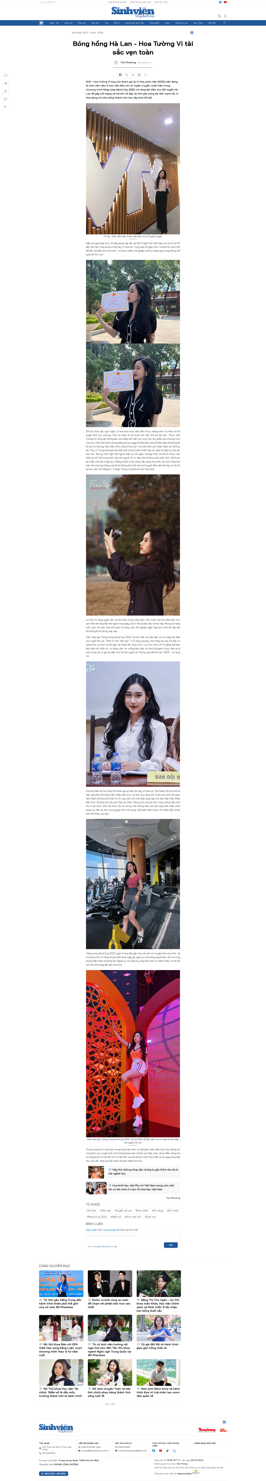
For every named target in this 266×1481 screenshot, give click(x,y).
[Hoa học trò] (223, 1430)
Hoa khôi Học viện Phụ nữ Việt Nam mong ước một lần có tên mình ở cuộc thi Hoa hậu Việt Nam (141, 1187)
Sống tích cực (181, 23)
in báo (139, 75)
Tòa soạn (44, 1443)
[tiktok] (169, 1450)
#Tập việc (105, 1210)
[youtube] (225, 2)
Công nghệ (154, 23)
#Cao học (150, 1216)
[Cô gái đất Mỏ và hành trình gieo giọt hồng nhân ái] (159, 1328)
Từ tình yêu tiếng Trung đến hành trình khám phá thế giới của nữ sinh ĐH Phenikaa (60, 1303)
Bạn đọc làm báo (55, 1473)
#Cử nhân (172, 1210)
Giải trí (117, 23)
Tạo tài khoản (109, 1229)
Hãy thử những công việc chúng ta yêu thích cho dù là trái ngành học (143, 1171)
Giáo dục (82, 23)
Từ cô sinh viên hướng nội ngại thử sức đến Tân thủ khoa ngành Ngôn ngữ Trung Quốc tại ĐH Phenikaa (109, 1350)
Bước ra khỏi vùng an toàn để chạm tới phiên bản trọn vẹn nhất (109, 1303)
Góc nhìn (95, 23)
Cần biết (212, 23)
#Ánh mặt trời (133, 1216)
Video (167, 23)
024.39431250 (48, 1453)
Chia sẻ (5, 83)
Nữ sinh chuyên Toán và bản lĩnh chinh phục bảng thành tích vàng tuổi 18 (109, 1392)
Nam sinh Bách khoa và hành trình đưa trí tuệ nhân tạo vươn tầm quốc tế (158, 1392)
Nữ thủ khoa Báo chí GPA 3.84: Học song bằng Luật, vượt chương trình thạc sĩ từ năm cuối (60, 1350)
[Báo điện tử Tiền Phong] (206, 1430)
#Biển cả (116, 1216)
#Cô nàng (157, 1210)
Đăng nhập (91, 1229)
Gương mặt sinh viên (134, 23)
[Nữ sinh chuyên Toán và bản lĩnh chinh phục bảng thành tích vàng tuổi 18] (110, 1372)
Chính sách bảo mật (205, 1443)
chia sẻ (120, 75)
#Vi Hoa (91, 1210)
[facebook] (220, 2)
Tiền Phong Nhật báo (140, 2)
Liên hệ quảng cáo (88, 1443)
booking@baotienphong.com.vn (95, 1450)
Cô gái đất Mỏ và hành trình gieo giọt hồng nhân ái (157, 1346)
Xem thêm (224, 23)
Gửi (171, 1245)
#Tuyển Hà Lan (123, 1210)
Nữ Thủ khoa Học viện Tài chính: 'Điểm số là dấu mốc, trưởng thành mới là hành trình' (60, 1392)
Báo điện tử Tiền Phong (133, 12)
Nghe (5, 75)
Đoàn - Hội (54, 23)
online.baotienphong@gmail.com (132, 1450)
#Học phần (142, 1210)
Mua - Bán (198, 23)
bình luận (146, 75)
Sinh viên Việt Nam (56, 1428)
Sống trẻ (68, 23)
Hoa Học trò (161, 2)
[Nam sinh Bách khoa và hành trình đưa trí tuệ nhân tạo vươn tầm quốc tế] (159, 1372)
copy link (133, 75)
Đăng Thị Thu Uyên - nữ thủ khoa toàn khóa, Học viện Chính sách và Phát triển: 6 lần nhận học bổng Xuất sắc (158, 1305)
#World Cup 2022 (97, 1216)
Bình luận (5, 99)
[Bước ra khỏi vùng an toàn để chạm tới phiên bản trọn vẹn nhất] (110, 1283)
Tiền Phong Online (117, 2)
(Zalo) (98, 1447)
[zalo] (176, 1450)
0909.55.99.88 (88, 1447)
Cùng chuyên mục (54, 1266)
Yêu (106, 23)
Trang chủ (41, 23)
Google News (192, 32)
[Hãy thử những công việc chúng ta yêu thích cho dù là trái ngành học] (96, 1172)
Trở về (5, 106)
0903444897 (124, 1447)
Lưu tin (5, 91)
